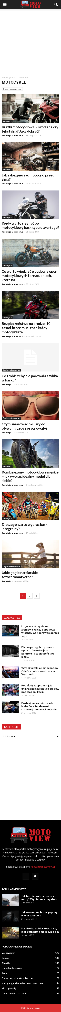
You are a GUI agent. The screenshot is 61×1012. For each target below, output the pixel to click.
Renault (6, 957)
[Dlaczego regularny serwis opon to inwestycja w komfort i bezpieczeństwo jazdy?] (10, 651)
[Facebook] (26, 876)
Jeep (4, 973)
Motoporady (9, 988)
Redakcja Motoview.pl (13, 135)
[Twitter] (35, 876)
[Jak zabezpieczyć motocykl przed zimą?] (30, 156)
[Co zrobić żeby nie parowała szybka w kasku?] (30, 357)
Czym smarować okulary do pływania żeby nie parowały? (24, 426)
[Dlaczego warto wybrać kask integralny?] (30, 506)
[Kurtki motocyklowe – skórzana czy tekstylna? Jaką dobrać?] (30, 108)
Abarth (6, 963)
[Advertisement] (30, 41)
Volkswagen (8, 952)
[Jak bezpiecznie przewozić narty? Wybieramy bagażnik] (10, 900)
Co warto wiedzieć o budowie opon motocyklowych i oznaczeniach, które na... (29, 275)
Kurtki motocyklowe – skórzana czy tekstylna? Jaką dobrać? (30, 129)
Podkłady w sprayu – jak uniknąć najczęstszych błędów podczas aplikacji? (40, 688)
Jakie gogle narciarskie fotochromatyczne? (20, 574)
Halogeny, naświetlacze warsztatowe (22, 983)
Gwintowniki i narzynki (14, 993)
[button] (56, 4)
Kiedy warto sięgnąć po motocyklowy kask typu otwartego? (30, 225)
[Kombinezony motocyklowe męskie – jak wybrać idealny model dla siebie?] (30, 453)
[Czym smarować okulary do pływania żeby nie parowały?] (30, 405)
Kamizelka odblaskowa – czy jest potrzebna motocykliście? (40, 930)
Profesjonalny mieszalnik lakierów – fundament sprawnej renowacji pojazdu (39, 706)
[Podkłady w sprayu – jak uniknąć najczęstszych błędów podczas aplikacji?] (10, 690)
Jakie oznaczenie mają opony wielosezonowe (39, 914)
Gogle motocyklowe (12, 89)
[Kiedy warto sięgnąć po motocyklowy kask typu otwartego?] (30, 204)
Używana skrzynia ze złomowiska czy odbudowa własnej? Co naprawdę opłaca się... (40, 631)
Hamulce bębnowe (12, 968)
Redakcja (6, 384)
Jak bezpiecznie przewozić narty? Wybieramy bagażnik (39, 897)
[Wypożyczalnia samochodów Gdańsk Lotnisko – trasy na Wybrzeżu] (10, 672)
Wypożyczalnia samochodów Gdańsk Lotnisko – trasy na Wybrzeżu (39, 671)
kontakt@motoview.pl (43, 866)
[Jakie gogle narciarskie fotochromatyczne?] (30, 554)
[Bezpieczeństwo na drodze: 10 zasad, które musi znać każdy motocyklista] (30, 305)
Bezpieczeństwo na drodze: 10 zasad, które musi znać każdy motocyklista (26, 327)
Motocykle (7, 121)
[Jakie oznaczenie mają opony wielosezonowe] (10, 916)
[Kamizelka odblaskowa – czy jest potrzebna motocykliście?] (10, 933)
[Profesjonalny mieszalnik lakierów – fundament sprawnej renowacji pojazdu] (10, 707)
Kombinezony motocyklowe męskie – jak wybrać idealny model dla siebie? (30, 476)
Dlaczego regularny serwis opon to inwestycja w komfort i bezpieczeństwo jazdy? (38, 651)
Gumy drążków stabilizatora (18, 978)
